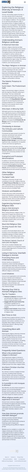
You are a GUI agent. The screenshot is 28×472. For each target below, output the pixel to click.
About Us (7, 457)
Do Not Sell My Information (20, 461)
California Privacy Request (7, 461)
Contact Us (13, 457)
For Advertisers (22, 459)
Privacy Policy (20, 457)
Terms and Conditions (7, 459)
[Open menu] (24, 2)
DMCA (15, 459)
